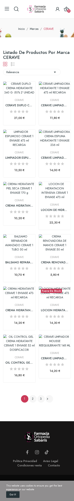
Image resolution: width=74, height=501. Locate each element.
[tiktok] (46, 452)
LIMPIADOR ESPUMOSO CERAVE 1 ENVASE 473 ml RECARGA (19, 158)
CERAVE (19, 100)
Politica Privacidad (25, 461)
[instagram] (37, 452)
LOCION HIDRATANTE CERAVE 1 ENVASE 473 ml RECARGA (55, 310)
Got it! (13, 494)
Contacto (54, 465)
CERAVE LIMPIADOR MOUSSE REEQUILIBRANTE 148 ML (55, 358)
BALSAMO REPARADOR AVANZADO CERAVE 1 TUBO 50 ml (19, 262)
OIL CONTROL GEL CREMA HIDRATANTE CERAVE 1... (19, 363)
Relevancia (31, 72)
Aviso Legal (50, 461)
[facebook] (27, 452)
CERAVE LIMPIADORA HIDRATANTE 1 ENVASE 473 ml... (55, 105)
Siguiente (47, 399)
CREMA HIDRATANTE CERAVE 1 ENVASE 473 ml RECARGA (19, 310)
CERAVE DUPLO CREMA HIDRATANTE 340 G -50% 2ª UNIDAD (19, 105)
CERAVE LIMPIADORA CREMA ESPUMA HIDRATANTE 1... (55, 158)
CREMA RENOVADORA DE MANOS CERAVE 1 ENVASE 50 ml (55, 262)
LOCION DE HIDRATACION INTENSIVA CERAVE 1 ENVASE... (55, 210)
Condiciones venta (29, 465)
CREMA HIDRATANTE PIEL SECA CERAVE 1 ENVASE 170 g (19, 206)
